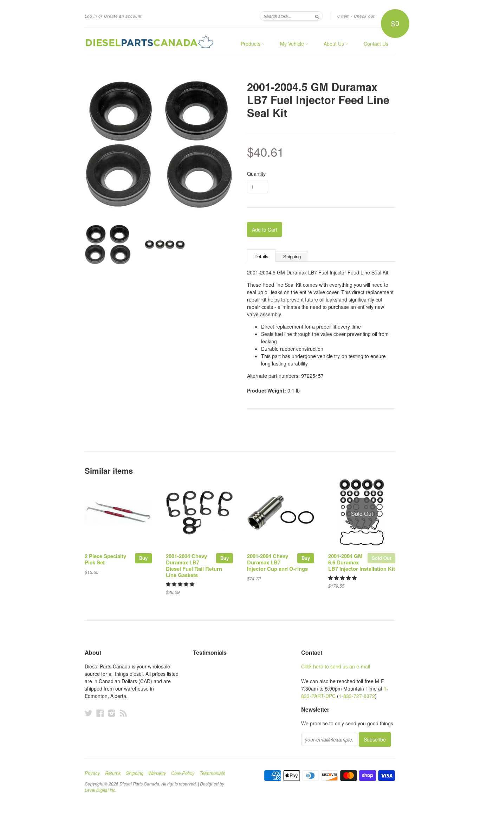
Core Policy (183, 773)
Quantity (256, 173)
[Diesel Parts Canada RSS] (123, 713)
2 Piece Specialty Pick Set (105, 559)
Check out (364, 16)
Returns (113, 773)
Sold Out (381, 558)
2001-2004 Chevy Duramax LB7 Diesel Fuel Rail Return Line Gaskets (194, 565)
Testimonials (212, 773)
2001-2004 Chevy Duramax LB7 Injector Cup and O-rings (277, 562)
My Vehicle (292, 43)
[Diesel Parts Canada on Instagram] (112, 713)
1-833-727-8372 (357, 695)
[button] (181, 584)
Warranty (157, 773)
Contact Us (376, 43)
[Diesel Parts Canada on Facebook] (100, 713)
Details (261, 256)
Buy (143, 558)
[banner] (149, 41)
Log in (91, 16)
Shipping (292, 256)
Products (251, 43)
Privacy (92, 773)
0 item (343, 16)
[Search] (317, 16)
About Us (334, 43)
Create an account (123, 16)
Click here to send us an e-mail (335, 666)
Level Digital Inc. (100, 790)
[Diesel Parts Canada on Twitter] (88, 713)
